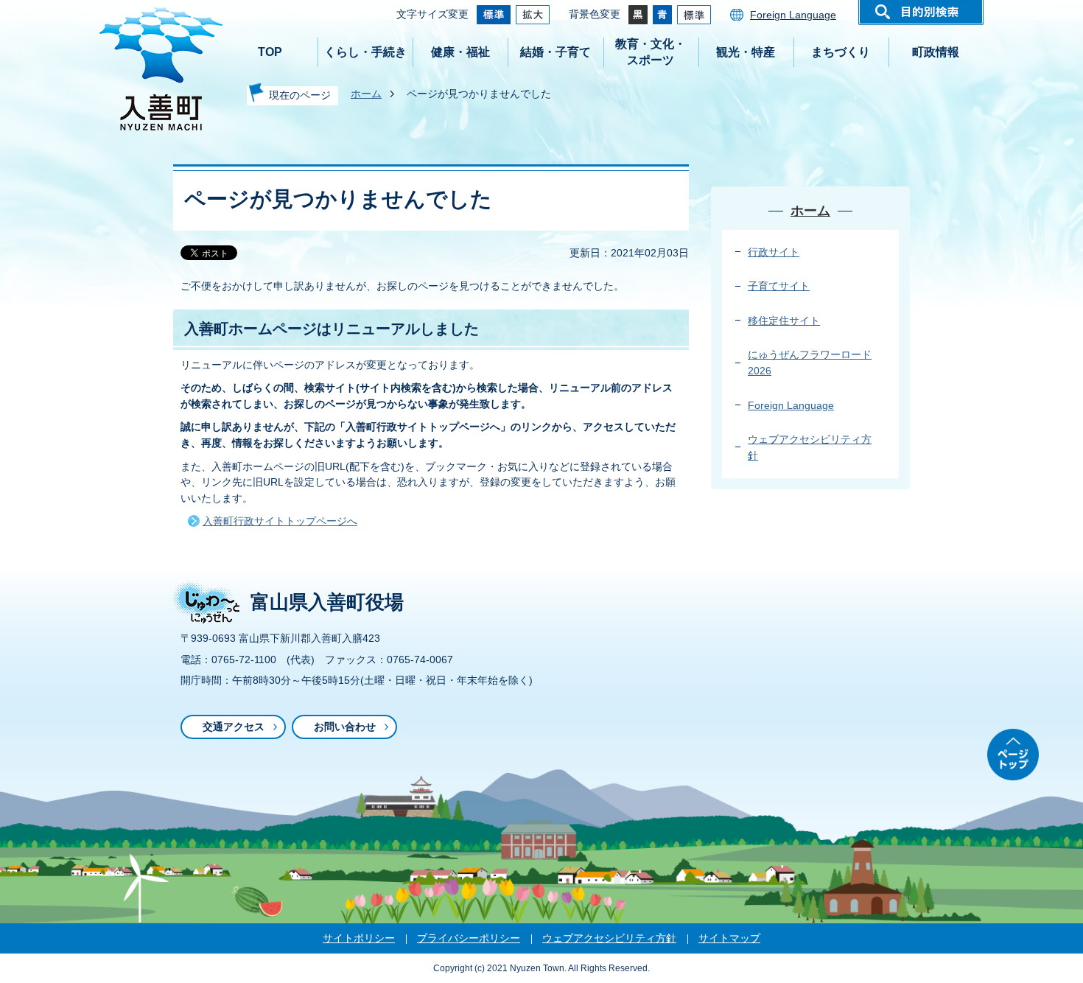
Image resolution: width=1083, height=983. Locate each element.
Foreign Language (793, 15)
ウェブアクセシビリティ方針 (609, 938)
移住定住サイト (784, 320)
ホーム (366, 93)
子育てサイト (779, 286)
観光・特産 (745, 52)
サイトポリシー (359, 938)
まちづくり (840, 52)
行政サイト (773, 252)
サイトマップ (729, 938)
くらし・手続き (365, 52)
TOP (270, 52)
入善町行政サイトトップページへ (280, 521)
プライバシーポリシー (468, 938)
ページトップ (1013, 754)
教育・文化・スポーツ (650, 52)
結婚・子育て (555, 52)
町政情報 (935, 52)
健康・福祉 (460, 52)
